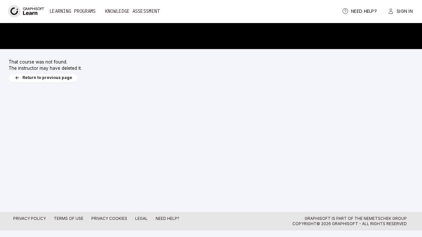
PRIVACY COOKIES (109, 218)
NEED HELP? (167, 218)
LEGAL (141, 218)
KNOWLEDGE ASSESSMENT (132, 11)
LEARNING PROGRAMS (72, 11)
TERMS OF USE (68, 218)
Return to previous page (47, 77)
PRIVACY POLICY (29, 218)
